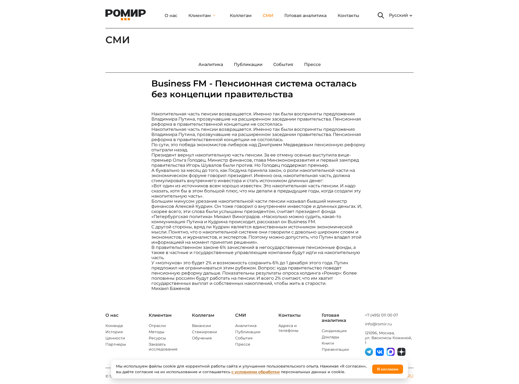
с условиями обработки (255, 371)
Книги (328, 343)
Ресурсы (157, 338)
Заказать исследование (163, 347)
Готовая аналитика (305, 15)
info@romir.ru (378, 324)
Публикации (248, 331)
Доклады (330, 337)
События (243, 338)
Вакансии (201, 325)
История (114, 331)
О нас (171, 15)
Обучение (202, 338)
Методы (156, 331)
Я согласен (387, 369)
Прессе (242, 344)
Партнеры (115, 344)
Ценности (115, 338)
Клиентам (199, 15)
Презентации (335, 349)
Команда (114, 325)
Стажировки (204, 331)
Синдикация (334, 330)
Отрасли (157, 325)
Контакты (348, 15)
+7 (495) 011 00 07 (381, 315)
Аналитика (246, 325)
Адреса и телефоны (288, 328)
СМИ (268, 15)
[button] (381, 15)
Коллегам (241, 15)
